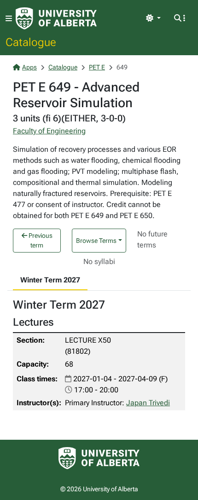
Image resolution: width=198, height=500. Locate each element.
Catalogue (31, 42)
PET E (97, 67)
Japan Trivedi (148, 402)
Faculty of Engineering (49, 130)
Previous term (39, 240)
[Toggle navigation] (9, 19)
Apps (29, 67)
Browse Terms (96, 240)
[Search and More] (179, 18)
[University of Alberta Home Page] (56, 18)
